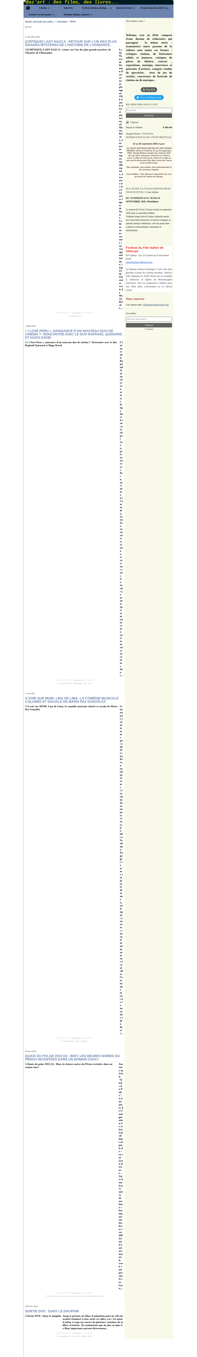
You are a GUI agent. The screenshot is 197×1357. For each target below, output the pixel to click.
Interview (68, 8)
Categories (62, 21)
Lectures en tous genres (40, 14)
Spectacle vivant (124, 8)
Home (28, 6)
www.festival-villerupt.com (139, 262)
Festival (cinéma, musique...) (95, 8)
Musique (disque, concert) (76, 14)
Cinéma (43, 8)
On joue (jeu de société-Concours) (155, 8)
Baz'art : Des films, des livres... (39, 21)
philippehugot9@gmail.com (156, 304)
